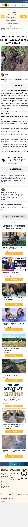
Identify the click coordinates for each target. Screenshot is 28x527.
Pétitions (8, 27)
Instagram (12, 477)
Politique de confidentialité (20, 494)
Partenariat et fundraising (4, 482)
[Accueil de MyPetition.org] (5, 5)
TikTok (12, 479)
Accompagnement (5, 480)
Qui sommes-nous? (19, 475)
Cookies (14, 494)
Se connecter (24, 1)
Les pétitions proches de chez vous (5, 486)
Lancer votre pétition (4, 474)
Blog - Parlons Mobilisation (4, 477)
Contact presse (18, 479)
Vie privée (9, 494)
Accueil (14, 5)
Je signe (23, 16)
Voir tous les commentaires (14, 216)
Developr (3, 501)
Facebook (12, 473)
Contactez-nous (3, 494)
